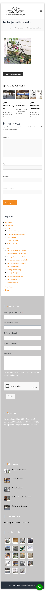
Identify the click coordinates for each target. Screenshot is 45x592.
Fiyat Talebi (9, 287)
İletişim (7, 290)
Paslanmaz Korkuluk (20, 522)
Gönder (10, 396)
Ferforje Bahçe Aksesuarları (17, 263)
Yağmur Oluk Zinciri (14, 244)
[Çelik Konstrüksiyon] (9, 94)
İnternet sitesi (8, 189)
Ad (4, 164)
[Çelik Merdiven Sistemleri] (36, 94)
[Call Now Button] (39, 587)
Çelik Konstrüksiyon (8, 105)
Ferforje (7, 248)
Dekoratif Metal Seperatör (16, 234)
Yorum (6, 137)
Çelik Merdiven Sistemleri (35, 105)
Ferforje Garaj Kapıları (15, 273)
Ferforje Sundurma (14, 279)
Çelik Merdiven (12, 237)
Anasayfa (8, 222)
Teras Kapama (13, 240)
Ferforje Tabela (13, 282)
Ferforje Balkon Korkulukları (17, 253)
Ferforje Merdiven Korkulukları (17, 250)
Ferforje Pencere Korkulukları (17, 257)
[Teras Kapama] (22, 94)
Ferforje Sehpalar (13, 266)
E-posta (6, 176)
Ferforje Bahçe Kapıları (15, 276)
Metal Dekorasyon (11, 229)
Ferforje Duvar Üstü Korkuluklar (18, 260)
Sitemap (7, 522)
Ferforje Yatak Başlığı (14, 270)
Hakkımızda (9, 225)
